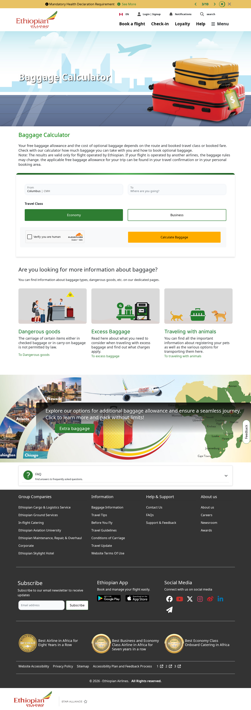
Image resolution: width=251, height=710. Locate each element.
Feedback (246, 432)
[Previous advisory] (196, 4)
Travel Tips (99, 514)
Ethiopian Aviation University (39, 529)
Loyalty (182, 23)
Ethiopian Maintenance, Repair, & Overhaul (50, 537)
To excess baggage (105, 356)
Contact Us (154, 506)
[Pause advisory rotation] (222, 4)
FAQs (150, 514)
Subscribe (77, 605)
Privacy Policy (63, 665)
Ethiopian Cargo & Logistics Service (44, 506)
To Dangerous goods (34, 355)
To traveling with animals (182, 356)
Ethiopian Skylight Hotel (36, 552)
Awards (206, 529)
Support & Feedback (161, 521)
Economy (74, 215)
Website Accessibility (33, 665)
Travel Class (34, 203)
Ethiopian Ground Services (38, 514)
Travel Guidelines (104, 529)
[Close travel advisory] (229, 4)
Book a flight (132, 23)
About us (207, 506)
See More (128, 4)
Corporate (26, 544)
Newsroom (209, 521)
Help (200, 23)
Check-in (160, 23)
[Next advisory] (214, 4)
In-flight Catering (31, 521)
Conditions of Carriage (108, 537)
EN (127, 14)
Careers (206, 514)
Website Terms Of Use (107, 552)
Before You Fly (101, 521)
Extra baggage (74, 428)
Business (177, 215)
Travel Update (101, 544)
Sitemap (83, 665)
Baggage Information (107, 506)
